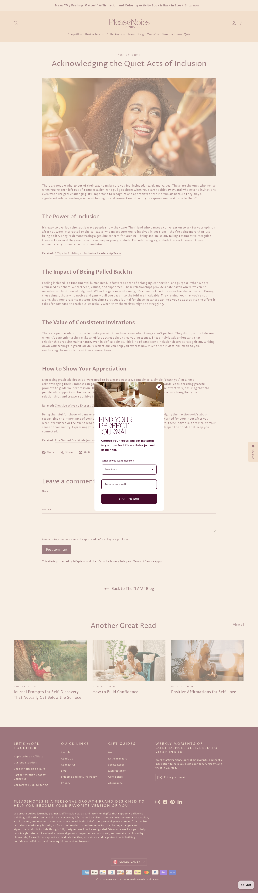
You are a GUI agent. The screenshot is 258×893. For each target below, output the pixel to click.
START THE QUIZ (129, 498)
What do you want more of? (118, 460)
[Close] (159, 386)
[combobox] (129, 470)
